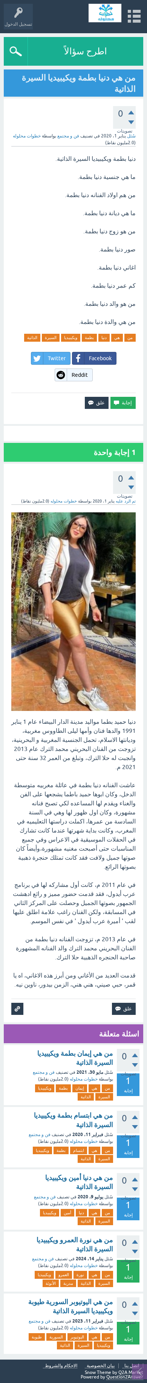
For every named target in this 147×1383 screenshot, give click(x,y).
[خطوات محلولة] (105, 13)
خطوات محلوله (84, 1079)
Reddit (80, 375)
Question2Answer (124, 1377)
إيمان (79, 1088)
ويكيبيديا (70, 337)
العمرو (63, 1274)
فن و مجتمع (68, 136)
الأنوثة (51, 1283)
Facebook (100, 358)
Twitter (57, 358)
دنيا (104, 337)
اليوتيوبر (77, 1337)
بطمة (89, 337)
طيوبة (37, 1337)
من (130, 337)
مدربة (68, 1283)
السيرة (51, 337)
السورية (56, 1337)
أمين (67, 1212)
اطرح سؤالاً (85, 51)
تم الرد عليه (126, 501)
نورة (80, 1274)
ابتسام (78, 1150)
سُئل (131, 136)
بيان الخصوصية (101, 1365)
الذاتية (32, 337)
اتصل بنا (131, 1365)
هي (117, 337)
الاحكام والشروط (61, 1365)
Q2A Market (130, 1372)
